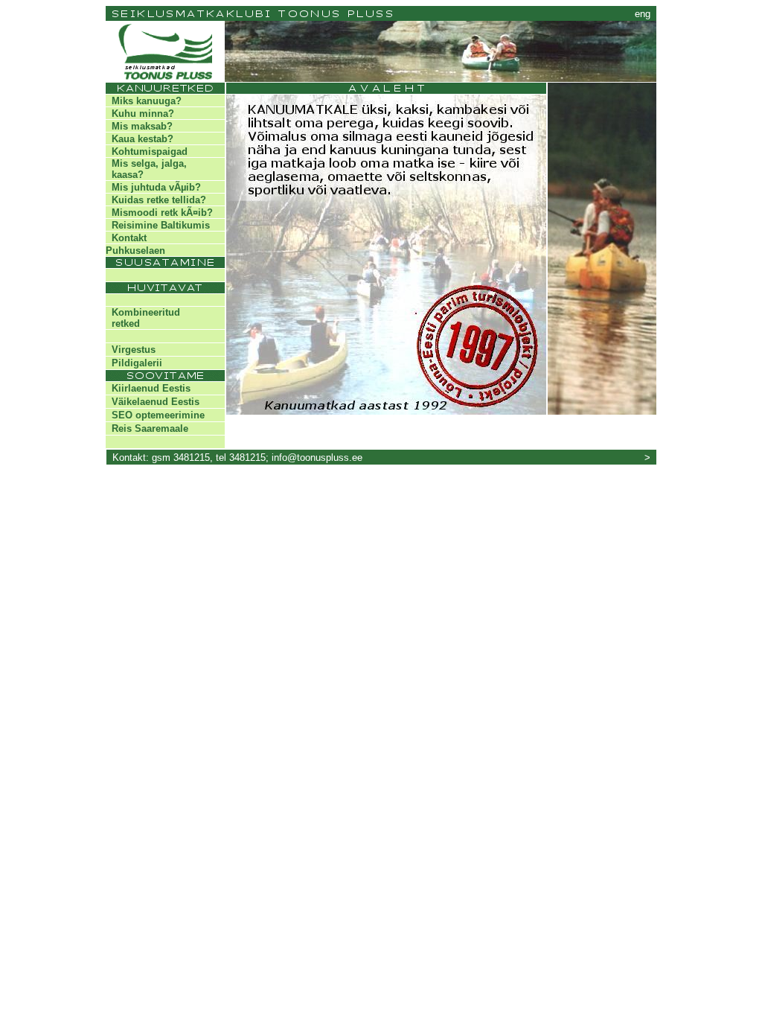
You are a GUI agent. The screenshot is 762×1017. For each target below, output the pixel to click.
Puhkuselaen (135, 250)
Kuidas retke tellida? (156, 199)
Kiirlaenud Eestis (148, 388)
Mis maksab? (139, 126)
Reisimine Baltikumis (158, 225)
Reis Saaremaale (147, 428)
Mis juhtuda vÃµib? (153, 187)
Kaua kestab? (139, 138)
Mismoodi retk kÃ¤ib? (159, 212)
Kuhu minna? (140, 113)
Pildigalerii (134, 363)
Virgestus (131, 349)
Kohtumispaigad (147, 151)
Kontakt (126, 237)
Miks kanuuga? (144, 100)
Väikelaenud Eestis (152, 401)
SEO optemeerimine (155, 415)
